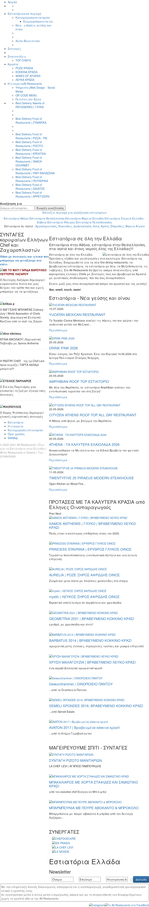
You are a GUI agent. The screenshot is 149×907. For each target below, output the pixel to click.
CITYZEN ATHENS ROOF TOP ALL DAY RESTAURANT (92, 414)
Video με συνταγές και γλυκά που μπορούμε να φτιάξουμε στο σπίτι (24, 260)
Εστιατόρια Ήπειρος (61, 222)
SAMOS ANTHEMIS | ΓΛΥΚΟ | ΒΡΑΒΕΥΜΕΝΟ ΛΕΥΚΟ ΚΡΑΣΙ (92, 525)
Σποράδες (117, 226)
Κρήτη (105, 226)
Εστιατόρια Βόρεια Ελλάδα (84, 218)
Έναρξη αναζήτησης (50, 208)
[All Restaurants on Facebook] (126, 904)
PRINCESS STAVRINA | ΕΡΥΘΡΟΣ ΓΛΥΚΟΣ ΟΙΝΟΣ (90, 549)
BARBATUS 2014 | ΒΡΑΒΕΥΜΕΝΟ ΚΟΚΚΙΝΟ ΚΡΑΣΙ (90, 640)
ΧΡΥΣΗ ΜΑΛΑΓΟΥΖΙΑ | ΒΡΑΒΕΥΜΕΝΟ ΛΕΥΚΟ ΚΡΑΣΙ (92, 662)
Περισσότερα (58, 330)
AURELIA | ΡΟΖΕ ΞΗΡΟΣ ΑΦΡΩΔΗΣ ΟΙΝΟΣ (84, 574)
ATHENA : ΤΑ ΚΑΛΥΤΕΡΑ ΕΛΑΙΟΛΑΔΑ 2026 (84, 444)
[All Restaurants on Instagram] (96, 904)
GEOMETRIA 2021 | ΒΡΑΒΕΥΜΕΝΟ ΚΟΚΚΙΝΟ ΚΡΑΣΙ (91, 618)
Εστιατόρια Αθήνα (16, 218)
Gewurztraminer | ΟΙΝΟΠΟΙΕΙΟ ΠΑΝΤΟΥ (81, 683)
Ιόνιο (96, 226)
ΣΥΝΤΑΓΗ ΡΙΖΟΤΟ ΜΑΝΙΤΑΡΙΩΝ (75, 760)
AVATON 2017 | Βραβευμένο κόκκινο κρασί (84, 727)
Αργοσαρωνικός (46, 226)
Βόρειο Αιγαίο (135, 226)
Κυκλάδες (65, 226)
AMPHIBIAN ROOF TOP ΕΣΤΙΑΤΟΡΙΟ (79, 381)
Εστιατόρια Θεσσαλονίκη (46, 218)
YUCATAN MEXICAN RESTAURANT (77, 314)
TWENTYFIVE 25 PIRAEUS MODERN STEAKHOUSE (91, 477)
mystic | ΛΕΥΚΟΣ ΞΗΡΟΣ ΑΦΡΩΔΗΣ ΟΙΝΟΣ (84, 596)
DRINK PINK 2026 (63, 347)
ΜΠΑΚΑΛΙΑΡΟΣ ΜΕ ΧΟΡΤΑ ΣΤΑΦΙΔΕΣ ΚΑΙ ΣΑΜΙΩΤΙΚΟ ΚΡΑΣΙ (93, 783)
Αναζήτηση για (11, 204)
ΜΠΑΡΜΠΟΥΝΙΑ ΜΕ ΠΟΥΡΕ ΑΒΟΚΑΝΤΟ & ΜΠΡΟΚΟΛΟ (94, 807)
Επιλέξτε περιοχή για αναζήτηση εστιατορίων (74, 212)
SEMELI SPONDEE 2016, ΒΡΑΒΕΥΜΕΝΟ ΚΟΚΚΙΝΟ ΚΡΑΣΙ (96, 705)
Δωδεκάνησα (82, 226)
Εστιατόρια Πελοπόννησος (94, 222)
